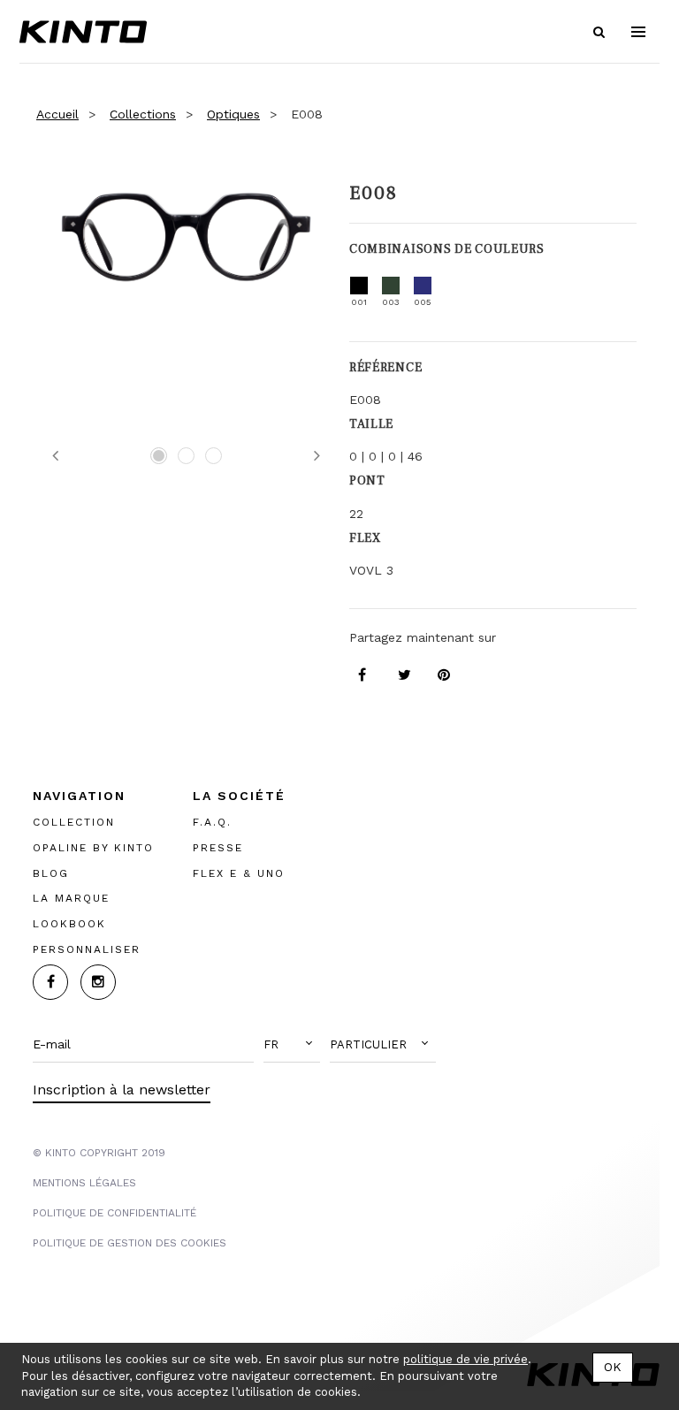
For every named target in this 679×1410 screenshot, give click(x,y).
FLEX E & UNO (239, 873)
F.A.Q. (212, 822)
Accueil (57, 114)
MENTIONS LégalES (84, 1183)
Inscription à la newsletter (121, 1089)
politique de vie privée (465, 1359)
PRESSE (218, 848)
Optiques (233, 114)
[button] (291, 1045)
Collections (143, 114)
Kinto (83, 32)
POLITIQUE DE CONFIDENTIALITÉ (114, 1213)
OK (613, 1367)
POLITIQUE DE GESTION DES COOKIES (129, 1243)
